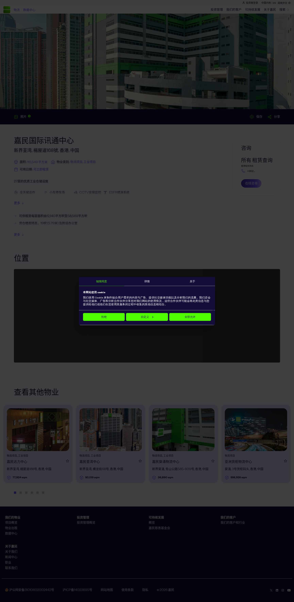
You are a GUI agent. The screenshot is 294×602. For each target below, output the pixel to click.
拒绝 (104, 316)
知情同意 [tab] (101, 281)
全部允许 (190, 316)
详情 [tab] (147, 281)
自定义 (145, 316)
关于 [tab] (192, 281)
